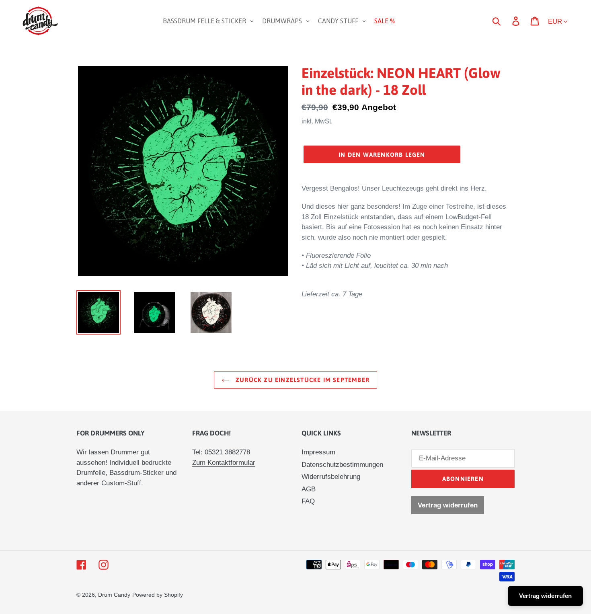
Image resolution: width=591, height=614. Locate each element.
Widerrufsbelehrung (331, 477)
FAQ (308, 501)
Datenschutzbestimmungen (342, 464)
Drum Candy (114, 594)
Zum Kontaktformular (223, 462)
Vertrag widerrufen (448, 505)
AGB (309, 489)
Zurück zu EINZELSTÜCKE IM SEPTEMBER (301, 379)
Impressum (318, 452)
